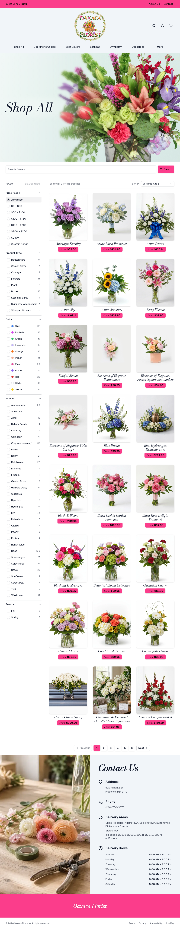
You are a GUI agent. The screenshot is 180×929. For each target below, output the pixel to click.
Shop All (19, 46)
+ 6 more (123, 826)
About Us (154, 3)
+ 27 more (111, 838)
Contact (168, 3)
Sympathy (116, 46)
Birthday (95, 46)
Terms (132, 923)
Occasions (138, 46)
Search (168, 169)
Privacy (142, 923)
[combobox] (157, 183)
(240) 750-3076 (18, 3)
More (160, 46)
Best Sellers (73, 46)
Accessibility (156, 923)
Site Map (170, 923)
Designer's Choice (45, 46)
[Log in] (162, 25)
